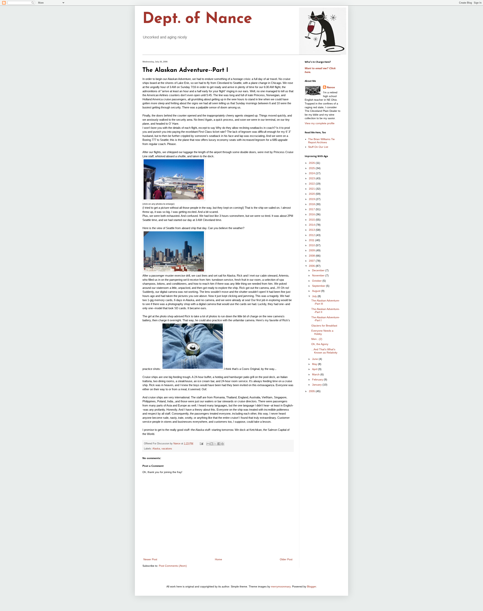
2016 (312, 214)
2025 (312, 168)
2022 (312, 183)
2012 (312, 235)
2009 (312, 250)
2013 (312, 229)
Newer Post (150, 559)
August (316, 290)
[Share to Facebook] (219, 444)
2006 (312, 265)
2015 (312, 219)
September (319, 285)
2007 (312, 260)
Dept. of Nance (197, 19)
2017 (312, 209)
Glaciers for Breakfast (324, 325)
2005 (312, 391)
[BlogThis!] (212, 444)
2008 (312, 255)
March (316, 374)
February (318, 379)
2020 (312, 193)
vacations (167, 448)
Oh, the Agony (319, 344)
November (318, 275)
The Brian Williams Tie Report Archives (321, 141)
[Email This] (208, 444)
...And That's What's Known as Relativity (324, 351)
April (315, 369)
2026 (312, 162)
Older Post (286, 559)
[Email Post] (201, 443)
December (318, 270)
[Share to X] (215, 444)
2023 (312, 178)
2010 (312, 245)
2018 (312, 204)
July (315, 296)
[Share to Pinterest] (222, 444)
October (317, 280)
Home (218, 559)
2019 (312, 199)
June (315, 358)
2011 (312, 240)
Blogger (311, 586)
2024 (312, 173)
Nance (331, 87)
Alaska (156, 448)
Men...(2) (316, 338)
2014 (312, 224)
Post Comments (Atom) (173, 565)
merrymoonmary (281, 586)
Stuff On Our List (318, 146)
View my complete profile (320, 123)
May (315, 364)
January (317, 384)
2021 (312, 188)
